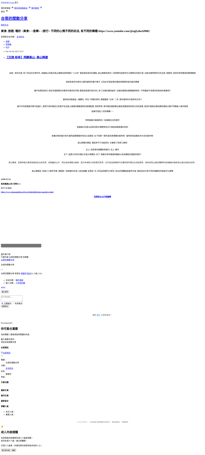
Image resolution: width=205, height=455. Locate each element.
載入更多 (5, 292)
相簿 (7, 42)
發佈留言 (5, 306)
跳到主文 (5, 25)
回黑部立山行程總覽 (102, 197)
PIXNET (84, 422)
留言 (29, 274)
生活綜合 (20, 37)
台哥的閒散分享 (14, 18)
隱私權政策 (116, 422)
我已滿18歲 (6, 450)
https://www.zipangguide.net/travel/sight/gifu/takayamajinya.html (27, 192)
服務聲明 (125, 422)
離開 (13, 450)
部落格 (8, 44)
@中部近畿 (20, 283)
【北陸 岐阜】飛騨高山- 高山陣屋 (27, 57)
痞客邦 (24, 274)
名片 (7, 47)
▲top (3, 287)
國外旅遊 (19, 280)
